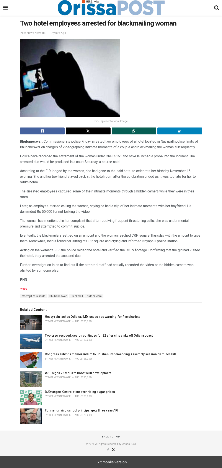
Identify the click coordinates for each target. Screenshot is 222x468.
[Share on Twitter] (88, 130)
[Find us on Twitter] (113, 450)
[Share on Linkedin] (179, 130)
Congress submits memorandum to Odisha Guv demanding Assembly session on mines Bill (110, 354)
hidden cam (94, 296)
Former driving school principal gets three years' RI (81, 410)
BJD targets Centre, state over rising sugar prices (80, 392)
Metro (24, 288)
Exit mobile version (111, 462)
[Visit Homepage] (111, 8)
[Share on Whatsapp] (134, 130)
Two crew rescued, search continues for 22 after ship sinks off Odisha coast (99, 335)
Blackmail (77, 296)
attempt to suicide (33, 296)
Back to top (111, 436)
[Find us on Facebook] (108, 450)
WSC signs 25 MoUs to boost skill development (78, 373)
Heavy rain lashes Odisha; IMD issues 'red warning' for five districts (92, 316)
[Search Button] (216, 8)
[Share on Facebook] (42, 130)
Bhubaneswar (58, 296)
